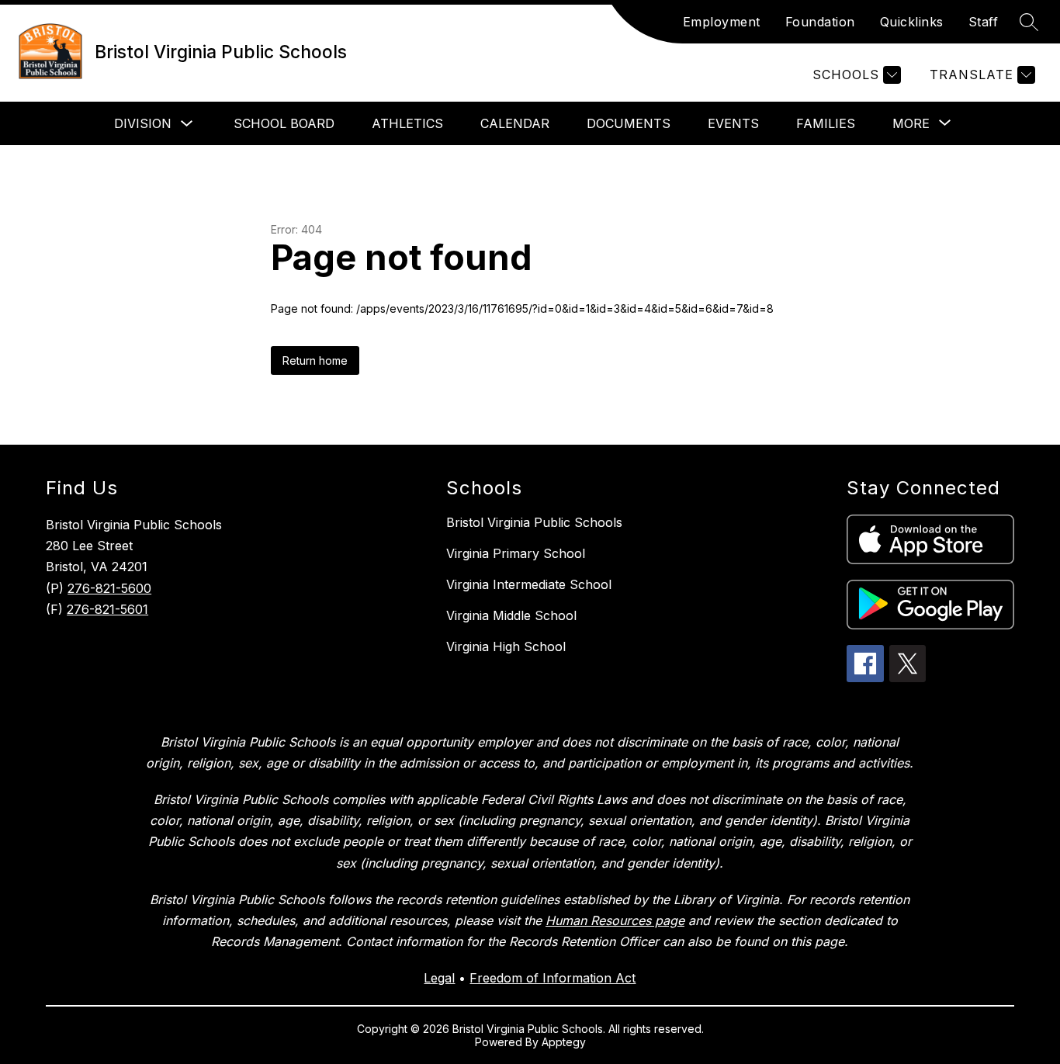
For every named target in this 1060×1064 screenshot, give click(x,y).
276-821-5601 (107, 609)
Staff (983, 21)
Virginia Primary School (515, 553)
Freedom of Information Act (552, 978)
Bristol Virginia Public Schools (534, 522)
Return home (315, 360)
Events (733, 123)
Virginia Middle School (511, 615)
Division (142, 123)
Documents (628, 123)
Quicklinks (912, 21)
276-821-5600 (109, 588)
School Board (284, 123)
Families (825, 123)
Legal (439, 978)
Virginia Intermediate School (528, 584)
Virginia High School (506, 646)
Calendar (514, 123)
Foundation (820, 21)
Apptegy (564, 1041)
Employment (721, 21)
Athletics (407, 123)
